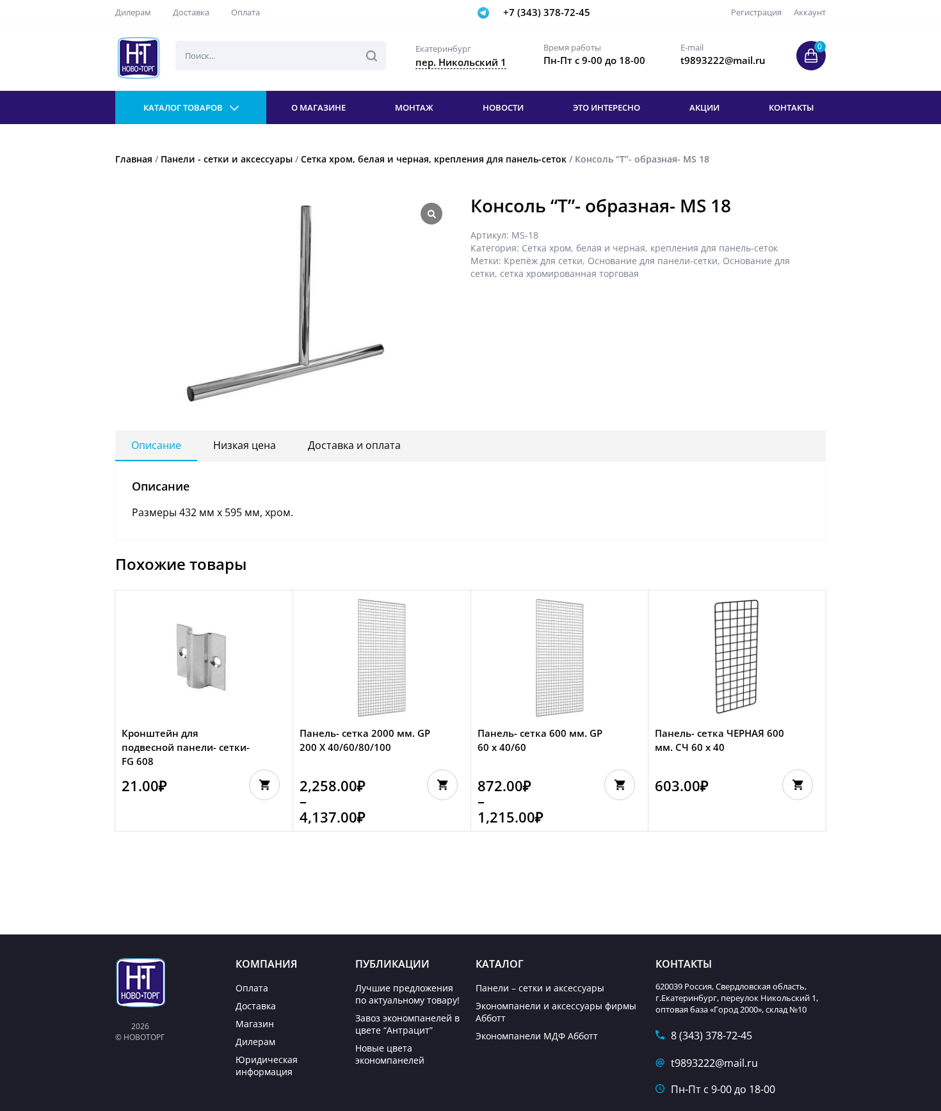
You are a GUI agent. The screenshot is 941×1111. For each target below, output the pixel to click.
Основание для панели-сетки (653, 261)
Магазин (255, 1024)
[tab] (156, 445)
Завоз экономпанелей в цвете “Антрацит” (407, 1024)
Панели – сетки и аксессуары (540, 988)
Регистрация (756, 12)
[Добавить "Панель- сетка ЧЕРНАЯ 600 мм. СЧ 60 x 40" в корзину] (797, 784)
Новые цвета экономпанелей (389, 1054)
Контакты (791, 107)
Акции (704, 107)
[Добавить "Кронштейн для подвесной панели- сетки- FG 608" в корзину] (264, 784)
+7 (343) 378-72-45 (546, 12)
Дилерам (133, 12)
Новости (503, 107)
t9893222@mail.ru (714, 1063)
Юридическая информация (267, 1065)
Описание (156, 445)
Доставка (191, 12)
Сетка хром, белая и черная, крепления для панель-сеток (434, 159)
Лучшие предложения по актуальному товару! (407, 994)
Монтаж (414, 107)
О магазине (318, 107)
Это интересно (606, 107)
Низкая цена (244, 445)
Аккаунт (810, 12)
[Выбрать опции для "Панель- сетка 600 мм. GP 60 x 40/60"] (619, 784)
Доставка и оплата (354, 445)
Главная (133, 159)
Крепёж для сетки (543, 261)
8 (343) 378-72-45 (711, 1035)
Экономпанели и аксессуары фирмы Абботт (556, 1012)
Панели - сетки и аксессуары (227, 159)
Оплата (245, 12)
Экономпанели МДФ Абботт (537, 1036)
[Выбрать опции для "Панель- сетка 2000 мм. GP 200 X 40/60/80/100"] (442, 784)
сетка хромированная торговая (569, 273)
